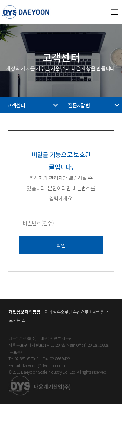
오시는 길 (16, 320)
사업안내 (100, 311)
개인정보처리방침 (24, 311)
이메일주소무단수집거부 (66, 311)
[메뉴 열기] (114, 12)
